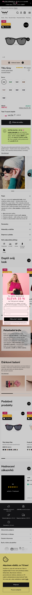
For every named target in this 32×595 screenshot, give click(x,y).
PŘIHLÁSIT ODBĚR (16, 319)
